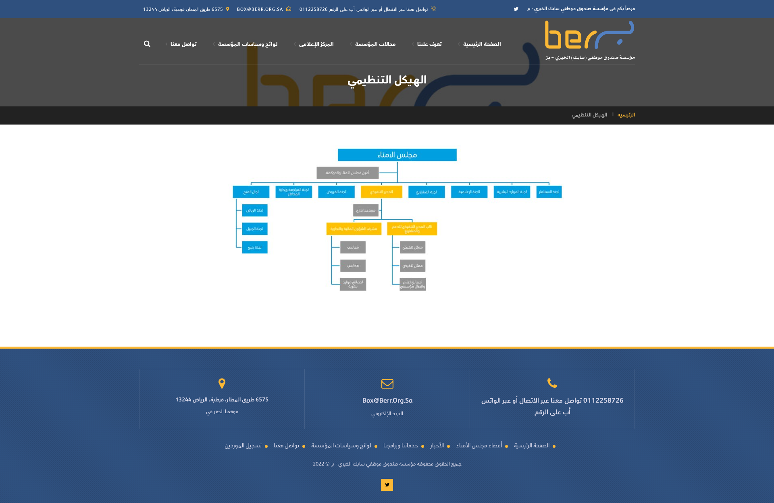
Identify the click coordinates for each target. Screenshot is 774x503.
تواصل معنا (184, 44)
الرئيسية (626, 115)
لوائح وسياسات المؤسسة (248, 44)
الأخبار (437, 446)
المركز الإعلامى (316, 44)
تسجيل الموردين (243, 446)
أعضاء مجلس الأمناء (479, 446)
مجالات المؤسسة (375, 44)
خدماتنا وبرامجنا (400, 446)
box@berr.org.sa (260, 9)
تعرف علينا (429, 44)
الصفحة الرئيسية (482, 44)
